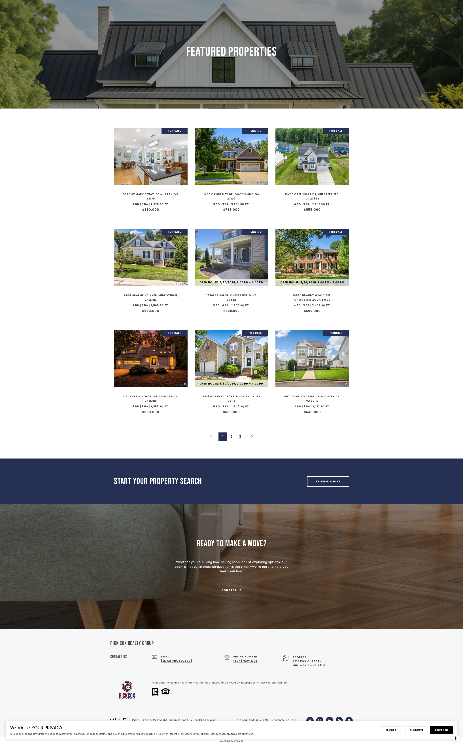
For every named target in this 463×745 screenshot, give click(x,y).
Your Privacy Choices (231, 740)
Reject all (392, 730)
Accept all (441, 730)
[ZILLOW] (349, 720)
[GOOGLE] (339, 720)
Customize (416, 730)
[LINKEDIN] (329, 720)
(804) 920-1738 (245, 661)
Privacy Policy (283, 720)
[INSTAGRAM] (319, 720)
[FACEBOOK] (310, 720)
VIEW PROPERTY (151, 172)
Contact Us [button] (231, 590)
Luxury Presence (201, 720)
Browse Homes (328, 481)
